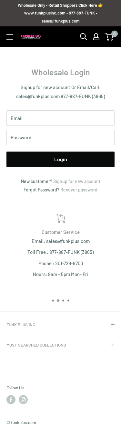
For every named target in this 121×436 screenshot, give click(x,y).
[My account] (96, 36)
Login (60, 159)
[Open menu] (9, 37)
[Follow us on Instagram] (23, 399)
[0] (109, 37)
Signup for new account (76, 181)
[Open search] (83, 36)
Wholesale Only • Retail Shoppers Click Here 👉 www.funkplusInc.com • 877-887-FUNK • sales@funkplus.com (60, 13)
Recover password (78, 189)
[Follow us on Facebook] (10, 399)
